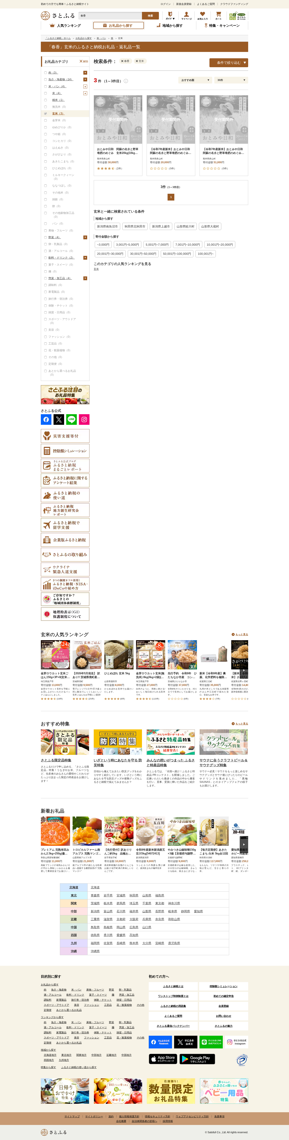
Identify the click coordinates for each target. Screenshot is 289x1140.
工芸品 (108, 1004)
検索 (150, 15)
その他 (140, 1004)
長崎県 (121, 943)
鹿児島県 (174, 943)
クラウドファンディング (234, 4)
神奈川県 (174, 903)
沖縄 (74, 951)
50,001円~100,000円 (177, 253)
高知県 (133, 935)
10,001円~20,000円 (220, 244)
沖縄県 (95, 951)
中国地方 (126, 1055)
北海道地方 (50, 1055)
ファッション (91, 1004)
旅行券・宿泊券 (80, 999)
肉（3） (53, 72)
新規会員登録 (183, 4)
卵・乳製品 (125, 989)
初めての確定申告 (223, 996)
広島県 (133, 927)
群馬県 (121, 903)
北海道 (73, 887)
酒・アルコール (53, 994)
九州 (74, 943)
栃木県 (108, 903)
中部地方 (96, 1055)
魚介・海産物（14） (60, 79)
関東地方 (81, 1055)
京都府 (121, 919)
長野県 (159, 911)
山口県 (146, 927)
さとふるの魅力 (224, 1025)
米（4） (57, 93)
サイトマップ (72, 1116)
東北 (74, 895)
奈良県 (159, 919)
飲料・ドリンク (75, 994)
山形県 (146, 895)
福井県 (133, 911)
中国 (74, 927)
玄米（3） (58, 113)
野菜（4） (54, 237)
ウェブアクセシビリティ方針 (192, 1116)
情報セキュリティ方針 (157, 1116)
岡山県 (121, 927)
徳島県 (95, 935)
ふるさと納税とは (173, 986)
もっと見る (241, 634)
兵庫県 (146, 919)
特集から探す (48, 1067)
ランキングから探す (52, 1017)
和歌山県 (174, 919)
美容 (76, 1004)
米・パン (76, 989)
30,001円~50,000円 (143, 253)
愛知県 (198, 911)
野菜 (111, 989)
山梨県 (146, 911)
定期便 (47, 1010)
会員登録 (224, 1006)
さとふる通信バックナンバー (173, 1025)
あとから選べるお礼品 (69, 1010)
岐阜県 (172, 911)
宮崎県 (159, 943)
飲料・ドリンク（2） (61, 257)
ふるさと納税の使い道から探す (79, 1067)
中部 (74, 911)
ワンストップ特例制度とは (173, 996)
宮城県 (121, 895)
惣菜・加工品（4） (60, 278)
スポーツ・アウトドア (56, 1004)
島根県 (108, 927)
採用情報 (168, 1121)
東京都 (159, 903)
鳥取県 (95, 927)
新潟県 (95, 911)
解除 (85, 61)
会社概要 (121, 1121)
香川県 (108, 935)
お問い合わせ (223, 1016)
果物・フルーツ (95, 989)
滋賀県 (108, 919)
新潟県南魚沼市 (107, 226)
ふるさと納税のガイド (170, 15)
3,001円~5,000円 (127, 244)
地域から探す (48, 1049)
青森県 (95, 895)
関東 (74, 903)
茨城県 (95, 903)
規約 (111, 1116)
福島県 (159, 895)
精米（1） (58, 100)
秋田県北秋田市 (135, 226)
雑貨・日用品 (124, 999)
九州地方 (64, 1060)
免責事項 (219, 1116)
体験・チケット (103, 999)
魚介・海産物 (58, 989)
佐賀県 (108, 943)
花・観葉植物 (124, 1004)
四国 (74, 935)
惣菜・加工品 (126, 994)
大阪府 (133, 919)
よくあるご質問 (206, 4)
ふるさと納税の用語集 (173, 1006)
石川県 (121, 911)
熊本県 (133, 943)
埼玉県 (133, 903)
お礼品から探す (50, 984)
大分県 (146, 943)
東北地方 (66, 1055)
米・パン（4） (57, 86)
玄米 (96, 269)
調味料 (47, 999)
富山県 (108, 911)
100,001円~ (205, 253)
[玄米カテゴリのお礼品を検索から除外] (138, 61)
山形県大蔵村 (210, 226)
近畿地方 (111, 1055)
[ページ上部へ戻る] (274, 1112)
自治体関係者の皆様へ (144, 1121)
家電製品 (61, 999)
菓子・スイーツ (98, 994)
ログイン (166, 4)
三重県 (95, 919)
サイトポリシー (94, 1116)
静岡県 (185, 911)
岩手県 (108, 895)
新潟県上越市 (161, 226)
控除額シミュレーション (224, 986)
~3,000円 (103, 244)
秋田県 (133, 895)
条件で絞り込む (229, 62)
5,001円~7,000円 (157, 244)
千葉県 (146, 903)
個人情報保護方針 (129, 1116)
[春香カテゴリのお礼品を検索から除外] (123, 61)
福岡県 (95, 943)
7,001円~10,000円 (187, 244)
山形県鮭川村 (185, 226)
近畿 (74, 919)
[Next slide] (244, 670)
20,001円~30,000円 (110, 253)
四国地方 (49, 1060)
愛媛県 (121, 935)
